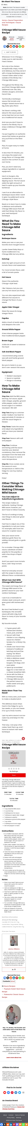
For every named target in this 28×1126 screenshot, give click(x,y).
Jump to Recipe (11, 52)
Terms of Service (20, 1115)
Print (14, 775)
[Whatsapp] (20, 46)
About (5, 1115)
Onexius (8, 1100)
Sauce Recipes (9, 986)
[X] (7, 46)
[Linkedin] (13, 46)
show (12, 981)
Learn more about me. (14, 1057)
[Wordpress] (15, 969)
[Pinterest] (16, 46)
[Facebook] (4, 46)
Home (4, 20)
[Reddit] (10, 46)
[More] (23, 46)
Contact (10, 1115)
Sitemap (18, 1117)
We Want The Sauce (11, 1)
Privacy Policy (11, 1117)
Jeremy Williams (12, 39)
